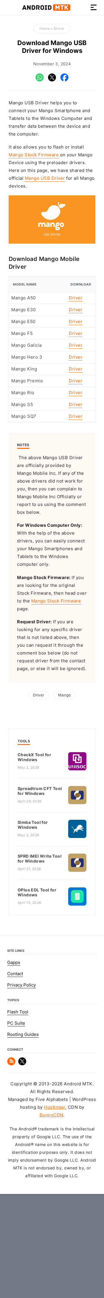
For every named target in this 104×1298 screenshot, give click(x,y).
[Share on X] (52, 80)
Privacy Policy (21, 985)
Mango (64, 695)
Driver (59, 28)
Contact (15, 973)
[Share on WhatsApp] (40, 80)
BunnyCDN (51, 1115)
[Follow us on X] (22, 1064)
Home (45, 28)
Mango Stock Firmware (34, 154)
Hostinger (54, 1107)
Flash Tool (17, 1012)
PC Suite (16, 1023)
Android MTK (46, 7)
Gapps (13, 962)
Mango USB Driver (45, 178)
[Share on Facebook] (64, 80)
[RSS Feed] (11, 1064)
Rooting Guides (23, 1034)
